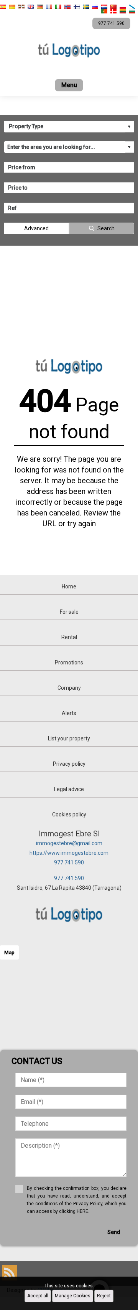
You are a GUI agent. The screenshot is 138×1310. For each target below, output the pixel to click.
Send (113, 1232)
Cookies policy (69, 814)
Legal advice (69, 789)
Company (69, 688)
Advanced (36, 228)
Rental (69, 637)
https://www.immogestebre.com (69, 853)
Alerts (69, 713)
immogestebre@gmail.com (69, 843)
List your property (69, 738)
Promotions (69, 662)
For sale (69, 612)
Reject (104, 1295)
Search (106, 228)
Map (9, 952)
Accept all (37, 1295)
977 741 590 (69, 862)
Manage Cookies (72, 1295)
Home (69, 586)
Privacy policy (69, 764)
